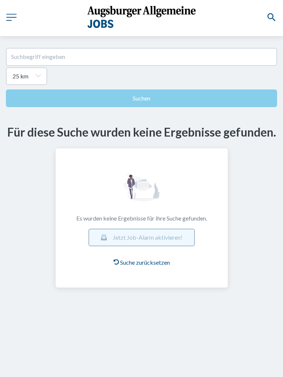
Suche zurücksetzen (145, 262)
